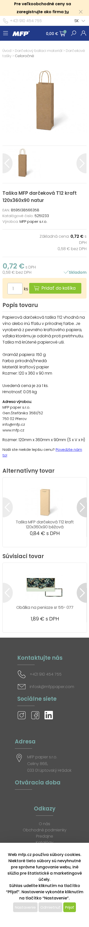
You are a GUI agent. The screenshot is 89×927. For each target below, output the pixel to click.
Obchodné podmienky (45, 830)
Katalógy (44, 842)
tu (67, 12)
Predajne (44, 836)
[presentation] (7, 163)
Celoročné (24, 55)
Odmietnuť (50, 907)
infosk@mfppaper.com (52, 687)
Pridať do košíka (59, 288)
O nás (44, 824)
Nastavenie (25, 907)
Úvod (6, 50)
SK (76, 21)
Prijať (69, 907)
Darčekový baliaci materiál (38, 50)
